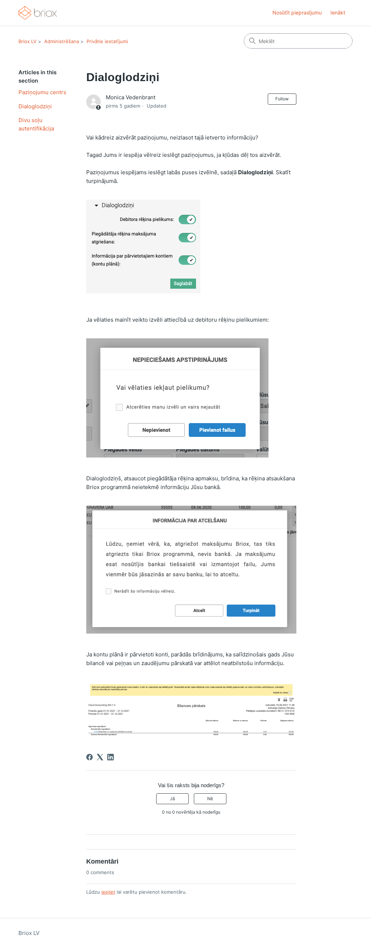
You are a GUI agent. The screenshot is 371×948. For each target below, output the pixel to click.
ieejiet (108, 892)
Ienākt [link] (337, 12)
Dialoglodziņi (35, 106)
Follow (282, 98)
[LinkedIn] (110, 757)
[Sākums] (37, 13)
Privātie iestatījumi (107, 41)
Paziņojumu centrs (42, 92)
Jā (172, 798)
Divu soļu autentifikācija (36, 124)
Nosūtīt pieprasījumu (297, 12)
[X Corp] (100, 757)
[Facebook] (89, 757)
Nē (210, 798)
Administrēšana (61, 41)
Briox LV (27, 41)
